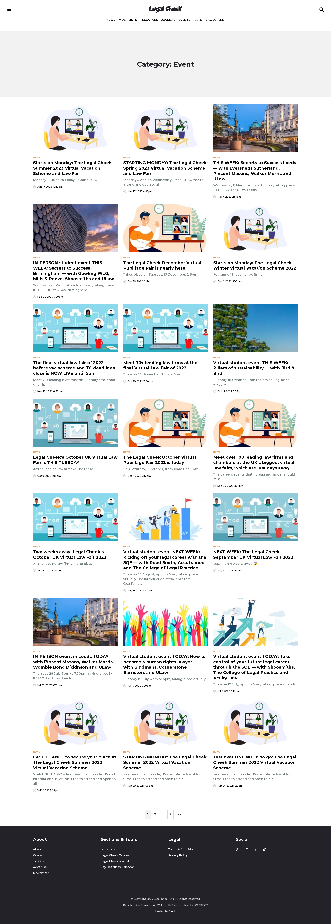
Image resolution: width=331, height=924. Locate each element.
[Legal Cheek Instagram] (246, 849)
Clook (172, 911)
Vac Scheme (215, 20)
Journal (168, 20)
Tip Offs (38, 861)
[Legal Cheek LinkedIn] (255, 849)
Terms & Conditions (182, 849)
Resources (149, 20)
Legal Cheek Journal (115, 861)
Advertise (40, 867)
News (110, 20)
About (37, 849)
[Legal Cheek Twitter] (237, 849)
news (36, 158)
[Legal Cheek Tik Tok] (264, 849)
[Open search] (321, 9)
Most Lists (128, 20)
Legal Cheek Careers (115, 855)
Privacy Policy (178, 855)
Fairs (198, 20)
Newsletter (41, 873)
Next (180, 814)
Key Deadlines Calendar (117, 867)
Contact (38, 855)
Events (184, 20)
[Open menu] (9, 9)
